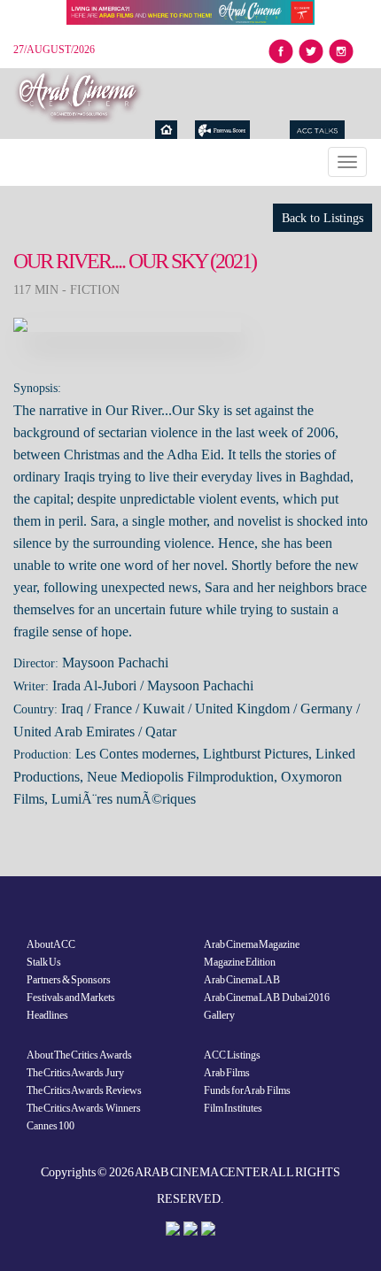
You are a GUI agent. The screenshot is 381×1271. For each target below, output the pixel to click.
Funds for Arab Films (247, 1090)
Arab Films (227, 1073)
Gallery (219, 1015)
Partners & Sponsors (69, 980)
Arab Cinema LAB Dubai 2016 (267, 997)
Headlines (47, 1015)
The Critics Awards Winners (84, 1108)
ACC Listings (232, 1055)
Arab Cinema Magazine (251, 944)
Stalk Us (44, 962)
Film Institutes (233, 1108)
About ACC (51, 944)
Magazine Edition (240, 962)
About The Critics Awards (79, 1055)
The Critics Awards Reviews (84, 1090)
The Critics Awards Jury (75, 1073)
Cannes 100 (50, 1126)
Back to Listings (322, 218)
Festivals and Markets (71, 997)
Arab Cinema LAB (242, 980)
